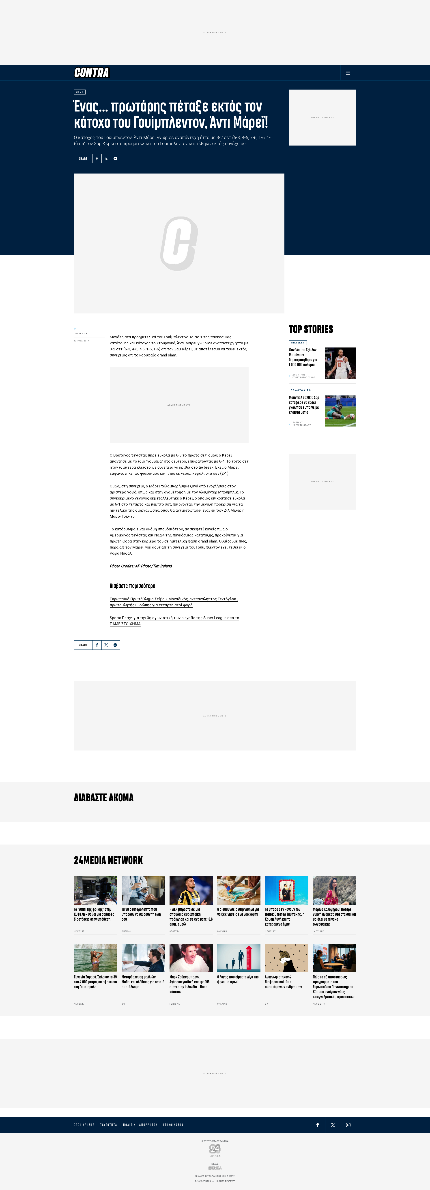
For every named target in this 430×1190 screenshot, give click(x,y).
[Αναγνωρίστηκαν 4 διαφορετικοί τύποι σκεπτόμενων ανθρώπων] (286, 958)
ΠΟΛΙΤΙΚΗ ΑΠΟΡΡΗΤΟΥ (140, 1125)
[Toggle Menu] (348, 72)
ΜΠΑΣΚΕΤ (298, 342)
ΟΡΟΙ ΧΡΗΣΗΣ (84, 1125)
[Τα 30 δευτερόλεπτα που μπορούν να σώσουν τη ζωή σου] (143, 890)
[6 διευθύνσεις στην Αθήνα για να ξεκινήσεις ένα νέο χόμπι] (238, 890)
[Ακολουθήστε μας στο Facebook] (317, 1124)
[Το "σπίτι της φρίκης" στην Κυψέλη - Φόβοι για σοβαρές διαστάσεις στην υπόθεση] (95, 890)
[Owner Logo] (215, 1150)
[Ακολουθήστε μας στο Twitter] (333, 1124)
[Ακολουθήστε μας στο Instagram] (348, 1124)
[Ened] (215, 1167)
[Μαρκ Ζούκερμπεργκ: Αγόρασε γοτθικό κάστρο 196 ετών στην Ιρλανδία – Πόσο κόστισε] (191, 958)
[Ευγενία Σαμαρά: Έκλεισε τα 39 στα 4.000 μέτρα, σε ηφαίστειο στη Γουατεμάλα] (95, 958)
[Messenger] (115, 158)
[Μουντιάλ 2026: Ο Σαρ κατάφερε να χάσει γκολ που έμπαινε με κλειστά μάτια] (340, 411)
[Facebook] (97, 158)
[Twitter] (106, 158)
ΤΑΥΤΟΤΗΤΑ (108, 1125)
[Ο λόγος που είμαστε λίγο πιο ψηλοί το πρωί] (238, 958)
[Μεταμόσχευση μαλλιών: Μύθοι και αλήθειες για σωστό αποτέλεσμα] (143, 958)
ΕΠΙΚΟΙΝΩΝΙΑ (173, 1125)
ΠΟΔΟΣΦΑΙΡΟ (301, 390)
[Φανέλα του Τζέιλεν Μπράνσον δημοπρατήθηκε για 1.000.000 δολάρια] (340, 363)
